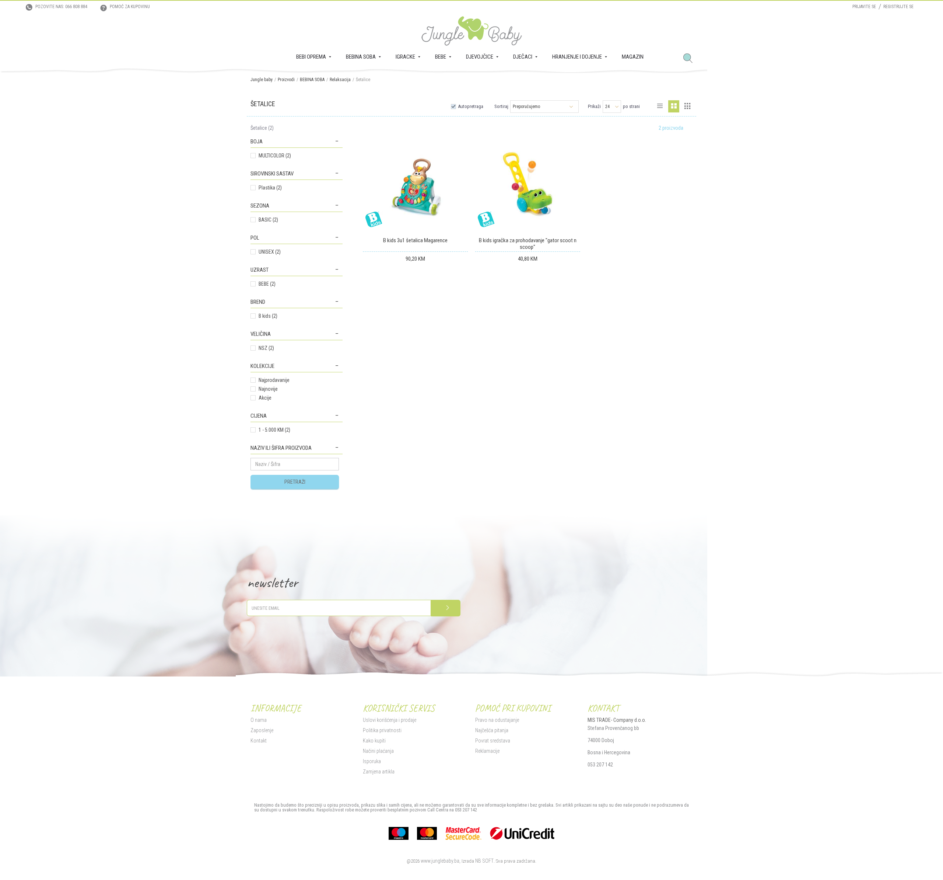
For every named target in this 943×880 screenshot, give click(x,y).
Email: (341, 430)
